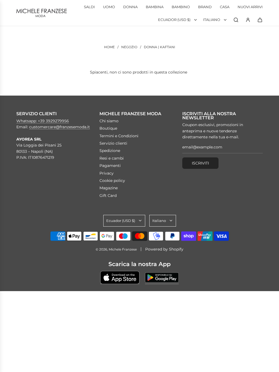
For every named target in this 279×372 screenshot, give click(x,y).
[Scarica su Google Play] (162, 277)
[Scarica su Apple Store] (120, 277)
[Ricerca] (236, 20)
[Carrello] (260, 20)
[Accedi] (248, 20)
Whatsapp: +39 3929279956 (42, 120)
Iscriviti (200, 163)
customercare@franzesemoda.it (59, 126)
